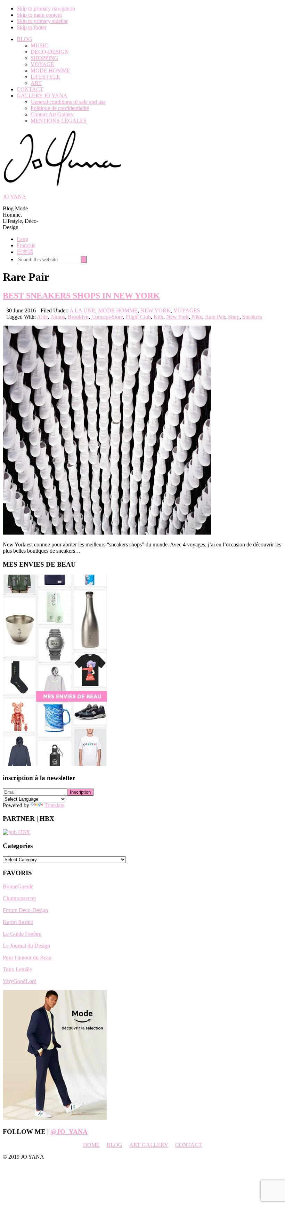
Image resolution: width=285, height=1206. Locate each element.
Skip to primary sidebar (42, 21)
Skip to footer (32, 27)
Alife (42, 317)
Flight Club (138, 317)
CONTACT (188, 1145)
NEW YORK (155, 310)
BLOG (114, 1145)
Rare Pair (215, 317)
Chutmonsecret (19, 898)
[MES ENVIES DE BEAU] (55, 764)
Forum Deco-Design (25, 910)
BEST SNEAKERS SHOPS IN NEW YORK (81, 295)
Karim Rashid (18, 922)
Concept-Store (107, 317)
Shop (233, 317)
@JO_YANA (69, 1131)
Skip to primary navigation (46, 8)
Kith (158, 317)
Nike (197, 317)
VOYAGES (186, 310)
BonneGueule (18, 886)
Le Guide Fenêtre (22, 934)
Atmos (57, 317)
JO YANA (14, 197)
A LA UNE (82, 310)
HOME (91, 1145)
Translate (54, 805)
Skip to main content (39, 15)
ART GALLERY (148, 1145)
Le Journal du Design (26, 946)
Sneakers (252, 317)
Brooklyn (78, 317)
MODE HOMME (118, 310)
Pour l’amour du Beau (27, 957)
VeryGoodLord (19, 981)
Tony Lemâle (17, 969)
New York (177, 317)
